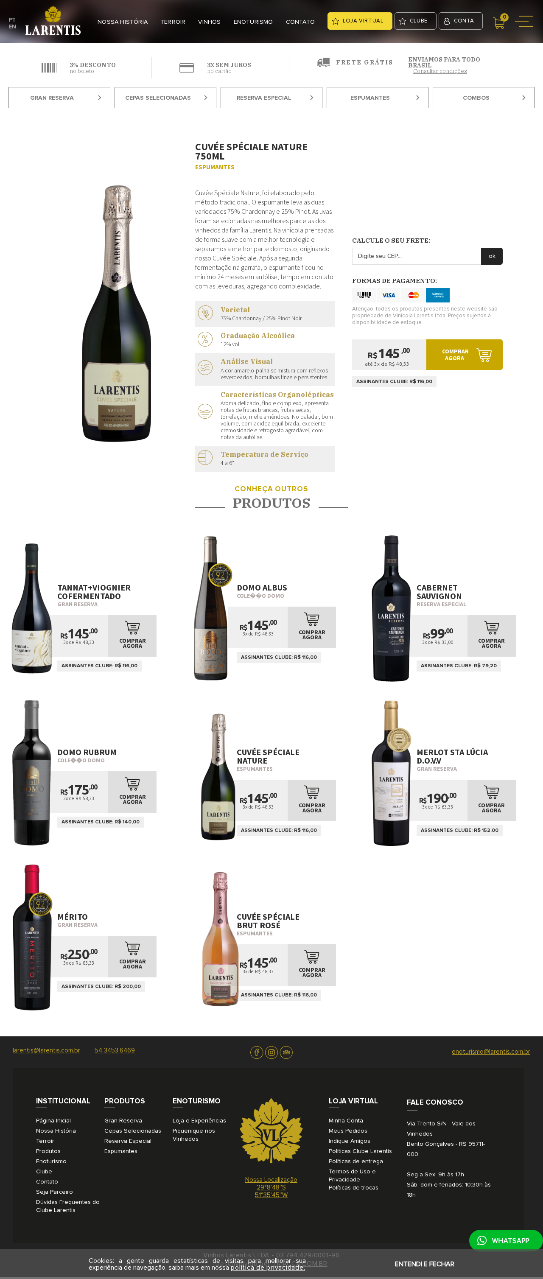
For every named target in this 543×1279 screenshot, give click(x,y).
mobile (525, 21)
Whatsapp (511, 1240)
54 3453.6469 (115, 1050)
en (12, 27)
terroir (172, 22)
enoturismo (253, 22)
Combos (476, 98)
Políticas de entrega (356, 1161)
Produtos (48, 1151)
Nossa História (56, 1131)
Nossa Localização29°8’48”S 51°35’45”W (271, 1187)
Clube (44, 1172)
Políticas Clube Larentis (360, 1151)
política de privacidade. (268, 1267)
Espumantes (370, 98)
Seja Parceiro (54, 1192)
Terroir (45, 1141)
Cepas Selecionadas (158, 98)
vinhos (209, 22)
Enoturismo (51, 1161)
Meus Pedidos (348, 1131)
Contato (47, 1182)
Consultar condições (440, 71)
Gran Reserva (52, 98)
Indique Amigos (349, 1141)
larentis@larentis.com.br (46, 1050)
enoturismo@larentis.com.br (491, 1052)
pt (12, 20)
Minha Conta (346, 1121)
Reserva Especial (264, 98)
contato (300, 22)
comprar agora (455, 354)
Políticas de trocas (353, 1188)
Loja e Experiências (199, 1121)
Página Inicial (53, 1121)
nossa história (123, 22)
